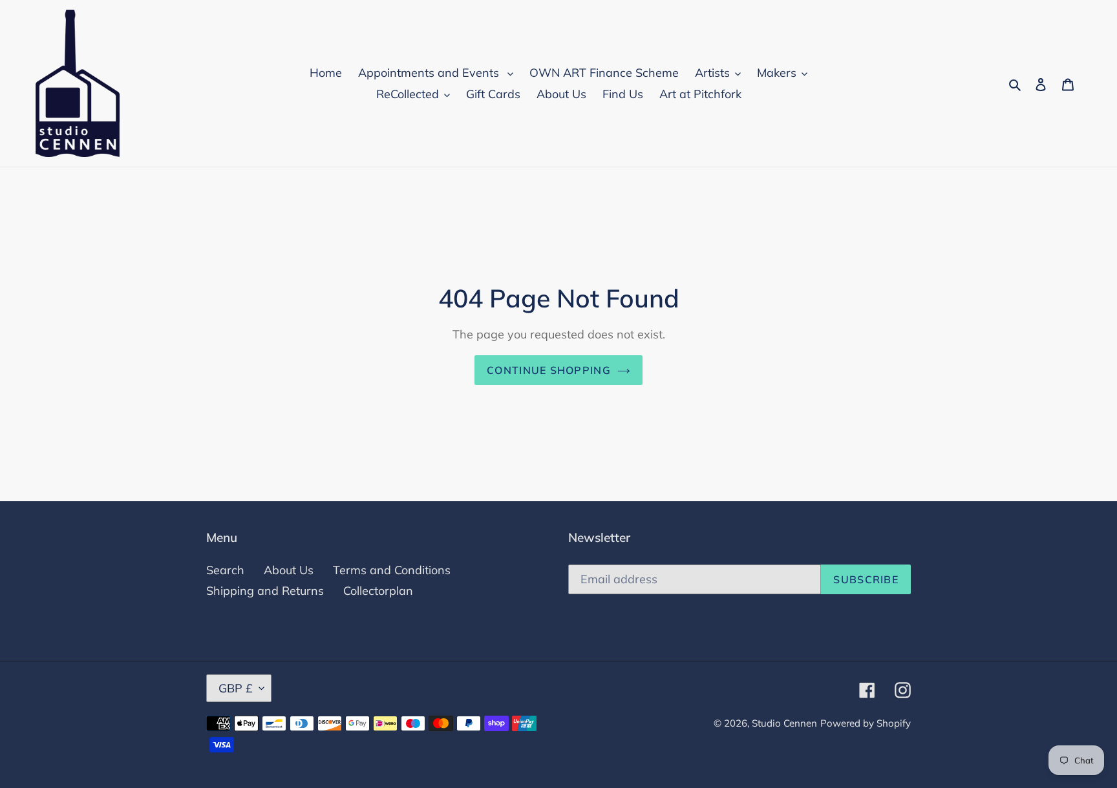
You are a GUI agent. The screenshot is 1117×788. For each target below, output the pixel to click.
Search (225, 570)
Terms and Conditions (392, 570)
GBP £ (235, 688)
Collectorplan (378, 590)
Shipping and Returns (265, 590)
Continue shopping (549, 370)
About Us (289, 570)
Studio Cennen (784, 723)
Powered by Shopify (865, 723)
